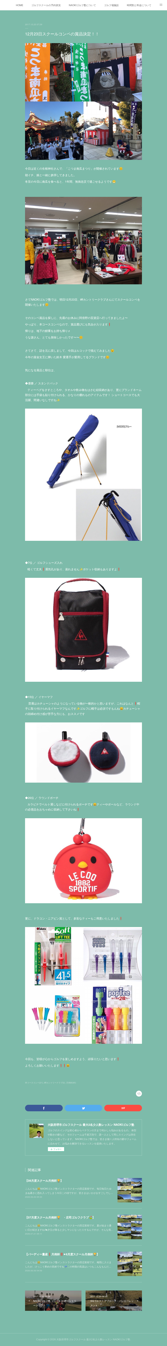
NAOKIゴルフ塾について (82, 5)
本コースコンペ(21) (34, 1082)
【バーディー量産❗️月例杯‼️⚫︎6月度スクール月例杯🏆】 (62, 1254)
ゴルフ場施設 (111, 5)
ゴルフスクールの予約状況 (46, 5)
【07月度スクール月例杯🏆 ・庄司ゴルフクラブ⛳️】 (60, 1217)
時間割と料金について (139, 5)
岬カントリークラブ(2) (54, 1082)
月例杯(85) (71, 1082)
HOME (19, 5)
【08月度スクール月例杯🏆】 (44, 1180)
